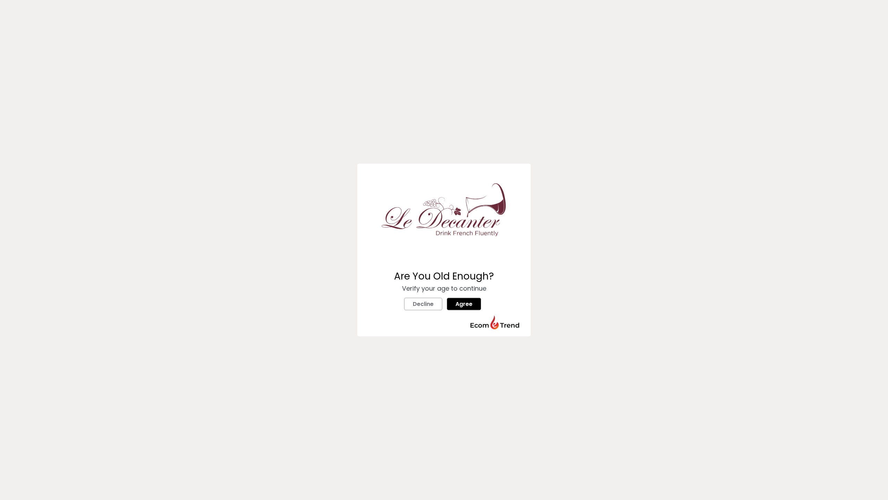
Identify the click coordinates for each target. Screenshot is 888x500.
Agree (463, 304)
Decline (423, 304)
